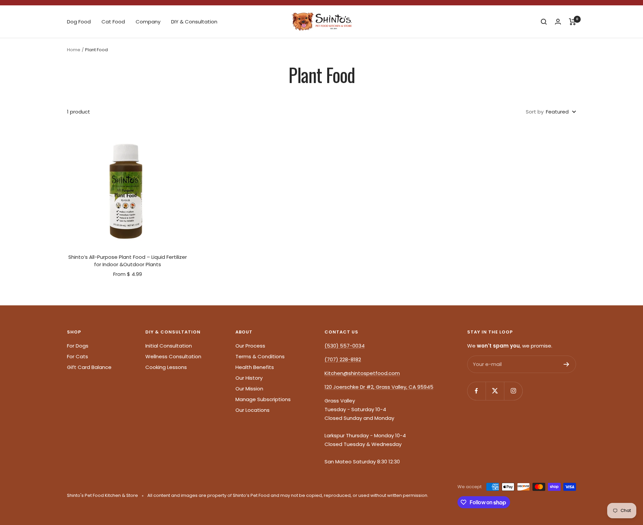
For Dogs (77, 345)
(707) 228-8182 (343, 359)
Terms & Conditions (260, 356)
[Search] (544, 22)
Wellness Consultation (173, 356)
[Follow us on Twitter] (495, 391)
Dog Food (79, 21)
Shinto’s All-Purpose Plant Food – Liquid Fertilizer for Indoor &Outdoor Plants (127, 260)
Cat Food (113, 21)
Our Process (250, 345)
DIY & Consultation (194, 21)
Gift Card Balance (89, 367)
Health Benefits (254, 367)
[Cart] (572, 21)
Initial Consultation (168, 345)
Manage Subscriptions (263, 399)
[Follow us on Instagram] (513, 391)
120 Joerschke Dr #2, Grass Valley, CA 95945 (379, 386)
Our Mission (249, 388)
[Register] (566, 364)
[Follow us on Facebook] (476, 391)
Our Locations (252, 410)
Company (148, 21)
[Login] (558, 21)
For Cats (77, 356)
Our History (249, 377)
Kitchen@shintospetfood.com (362, 373)
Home (73, 50)
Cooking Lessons (166, 367)
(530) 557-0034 (345, 345)
